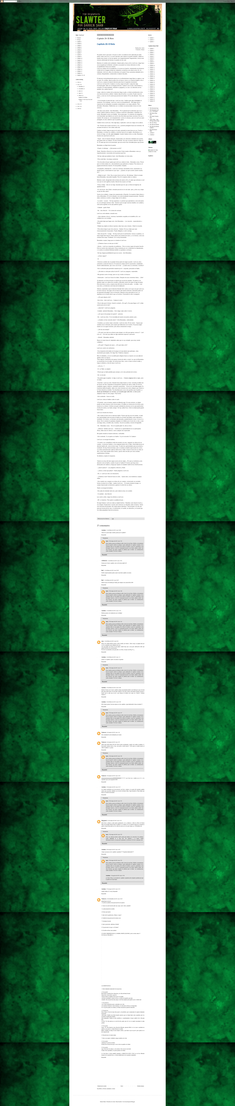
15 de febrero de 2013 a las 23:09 (113, 687)
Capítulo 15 (79, 67)
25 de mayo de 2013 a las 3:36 (115, 541)
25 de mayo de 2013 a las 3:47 (115, 712)
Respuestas (105, 538)
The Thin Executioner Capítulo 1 (154, 127)
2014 (78, 82)
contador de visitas (152, 151)
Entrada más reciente (101, 1086)
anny (107, 541)
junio (80, 91)
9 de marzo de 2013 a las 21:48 (113, 775)
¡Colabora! (152, 134)
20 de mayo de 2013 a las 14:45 (113, 849)
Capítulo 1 (79, 41)
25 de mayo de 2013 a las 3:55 (115, 834)
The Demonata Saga (154, 108)
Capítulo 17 (79, 71)
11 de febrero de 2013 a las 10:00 (113, 530)
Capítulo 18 (79, 73)
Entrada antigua (140, 1086)
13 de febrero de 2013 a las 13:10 (113, 610)
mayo (80, 93)
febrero (80, 95)
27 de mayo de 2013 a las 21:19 (113, 889)
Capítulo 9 (79, 56)
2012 (78, 104)
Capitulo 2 (79, 43)
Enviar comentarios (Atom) (109, 1088)
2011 (78, 106)
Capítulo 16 (79, 69)
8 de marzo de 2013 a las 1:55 (113, 742)
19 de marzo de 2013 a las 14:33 (113, 787)
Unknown (103, 732)
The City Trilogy (153, 122)
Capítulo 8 (79, 54)
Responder (103, 534)
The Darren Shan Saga (153, 113)
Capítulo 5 (79, 49)
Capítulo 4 (79, 47)
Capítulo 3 (79, 45)
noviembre (81, 88)
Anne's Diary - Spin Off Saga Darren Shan (154, 120)
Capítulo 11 (79, 60)
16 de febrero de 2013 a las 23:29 (113, 702)
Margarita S (104, 820)
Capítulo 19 (152, 82)
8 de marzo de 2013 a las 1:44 (113, 732)
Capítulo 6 (79, 51)
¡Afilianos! (152, 132)
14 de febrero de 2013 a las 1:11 (113, 657)
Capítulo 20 (152, 84)
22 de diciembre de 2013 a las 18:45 (114, 898)
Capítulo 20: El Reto (82, 97)
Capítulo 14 (79, 66)
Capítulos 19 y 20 (81, 75)
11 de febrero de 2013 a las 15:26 (114, 560)
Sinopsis (79, 37)
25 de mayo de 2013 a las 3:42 (115, 621)
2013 (78, 84)
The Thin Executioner (154, 124)
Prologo (79, 39)
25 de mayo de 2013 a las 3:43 (115, 668)
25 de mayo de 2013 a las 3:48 (115, 756)
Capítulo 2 (152, 39)
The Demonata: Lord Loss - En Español (154, 110)
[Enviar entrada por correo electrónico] (112, 518)
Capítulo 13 (79, 64)
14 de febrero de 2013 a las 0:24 (111, 641)
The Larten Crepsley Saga (154, 116)
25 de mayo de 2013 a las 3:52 (115, 860)
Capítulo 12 (79, 62)
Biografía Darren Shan (153, 130)
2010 (78, 108)
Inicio (122, 1086)
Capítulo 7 (79, 52)
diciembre (81, 86)
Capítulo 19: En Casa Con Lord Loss (85, 100)
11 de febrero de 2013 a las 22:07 (111, 580)
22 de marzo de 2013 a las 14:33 (115, 820)
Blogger (133, 1101)
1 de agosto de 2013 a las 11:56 (117, 875)
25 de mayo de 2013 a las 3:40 (115, 591)
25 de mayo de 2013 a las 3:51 (115, 801)
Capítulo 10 (79, 58)
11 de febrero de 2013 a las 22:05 (111, 570)
